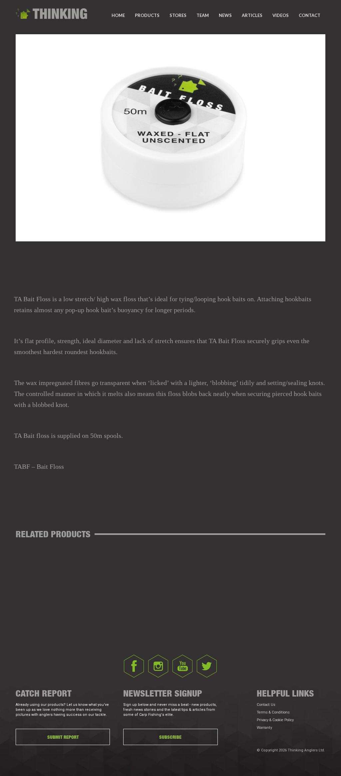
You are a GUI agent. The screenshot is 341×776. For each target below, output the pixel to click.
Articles (252, 15)
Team (202, 15)
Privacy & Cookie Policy (275, 720)
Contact (309, 15)
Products (147, 15)
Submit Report (63, 737)
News (225, 15)
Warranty (264, 727)
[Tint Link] (152, 496)
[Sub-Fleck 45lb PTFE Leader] (188, 496)
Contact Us (266, 705)
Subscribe (170, 737)
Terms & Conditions (273, 712)
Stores (178, 15)
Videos (280, 15)
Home (118, 15)
